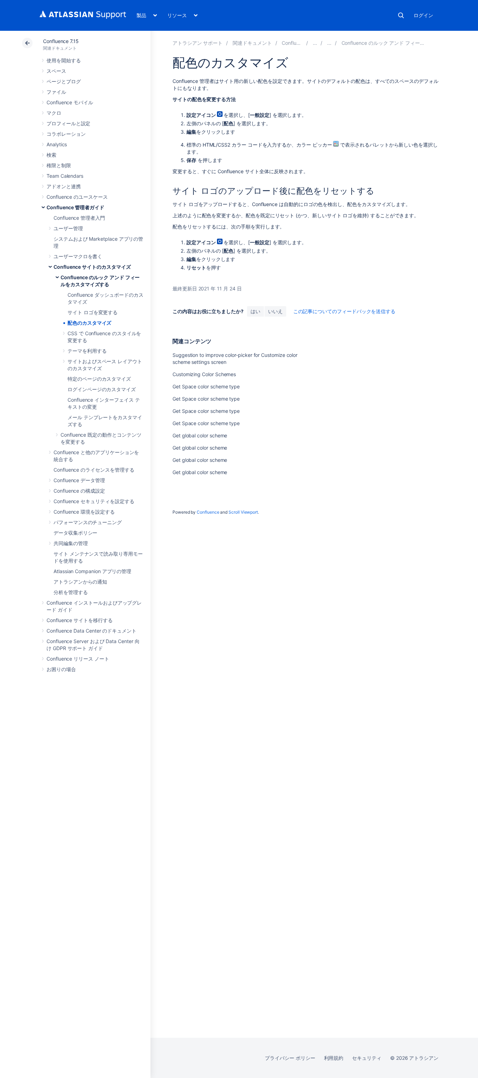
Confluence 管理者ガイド (75, 207)
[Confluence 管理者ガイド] (315, 43)
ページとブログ (64, 81)
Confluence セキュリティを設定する (94, 501)
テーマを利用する (87, 351)
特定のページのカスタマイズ (99, 379)
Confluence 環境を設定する (84, 512)
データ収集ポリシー (75, 533)
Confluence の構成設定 (79, 491)
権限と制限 (59, 165)
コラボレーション (66, 134)
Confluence (208, 512)
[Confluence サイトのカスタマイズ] (329, 43)
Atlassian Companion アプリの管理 (92, 571)
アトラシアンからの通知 (80, 582)
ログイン (423, 15)
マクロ (54, 113)
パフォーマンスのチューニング (88, 522)
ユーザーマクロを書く (78, 256)
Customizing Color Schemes (204, 374)
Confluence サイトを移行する (80, 620)
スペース (56, 71)
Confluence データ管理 (79, 480)
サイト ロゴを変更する (93, 312)
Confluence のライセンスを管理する (94, 470)
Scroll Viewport (243, 512)
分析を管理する (71, 592)
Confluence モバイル (70, 102)
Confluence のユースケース (77, 197)
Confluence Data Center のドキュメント (91, 631)
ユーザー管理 (68, 228)
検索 (401, 15)
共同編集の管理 (71, 543)
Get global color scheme (200, 435)
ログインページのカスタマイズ (102, 389)
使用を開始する (64, 60)
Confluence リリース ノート (78, 659)
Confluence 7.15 (61, 41)
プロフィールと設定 (68, 123)
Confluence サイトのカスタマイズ (92, 267)
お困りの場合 (61, 669)
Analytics (57, 144)
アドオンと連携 (64, 186)
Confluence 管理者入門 (79, 218)
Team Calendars (65, 176)
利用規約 (334, 1058)
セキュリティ (366, 1058)
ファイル (56, 92)
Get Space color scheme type (206, 386)
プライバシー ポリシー (290, 1058)
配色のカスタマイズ (89, 323)
